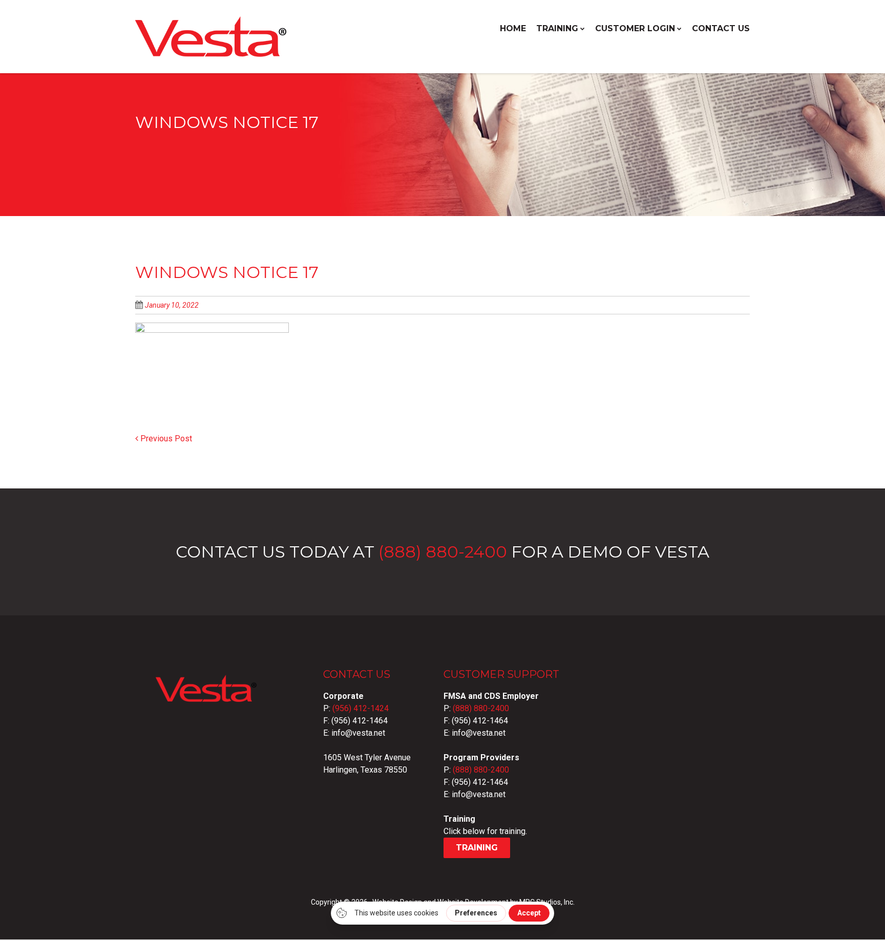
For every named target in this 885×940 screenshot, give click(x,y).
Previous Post (165, 438)
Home (513, 28)
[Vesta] (212, 52)
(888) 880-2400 (442, 552)
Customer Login (635, 28)
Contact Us (721, 28)
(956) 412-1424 (360, 708)
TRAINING (557, 28)
